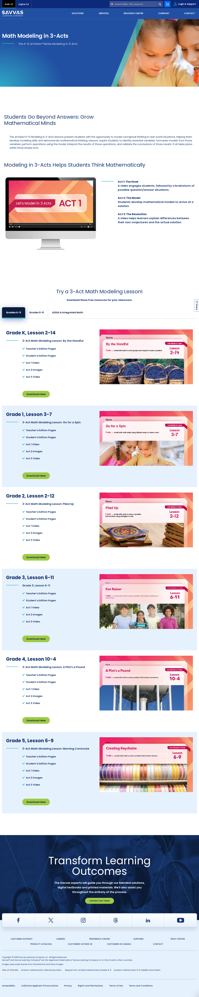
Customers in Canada (119, 944)
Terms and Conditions (141, 985)
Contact (158, 944)
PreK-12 (9, 4)
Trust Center (177, 938)
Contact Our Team (99, 900)
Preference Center (99, 938)
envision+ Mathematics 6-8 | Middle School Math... (137, 970)
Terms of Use (116, 985)
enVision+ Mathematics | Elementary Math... (41, 970)
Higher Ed (24, 4)
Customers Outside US (80, 944)
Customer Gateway (21, 938)
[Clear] (112, 4)
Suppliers (138, 938)
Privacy (68, 985)
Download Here (36, 394)
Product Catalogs (41, 944)
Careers (60, 938)
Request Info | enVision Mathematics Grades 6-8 (88, 970)
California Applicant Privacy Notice (39, 985)
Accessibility (8, 985)
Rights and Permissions (90, 985)
